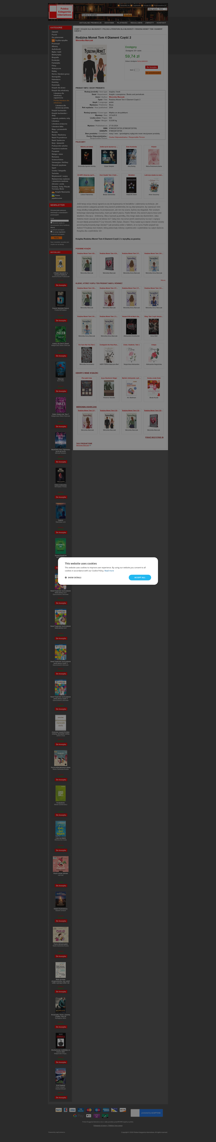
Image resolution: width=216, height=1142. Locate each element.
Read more (109, 570)
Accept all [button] (139, 577)
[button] (73, 577)
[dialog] (108, 571)
